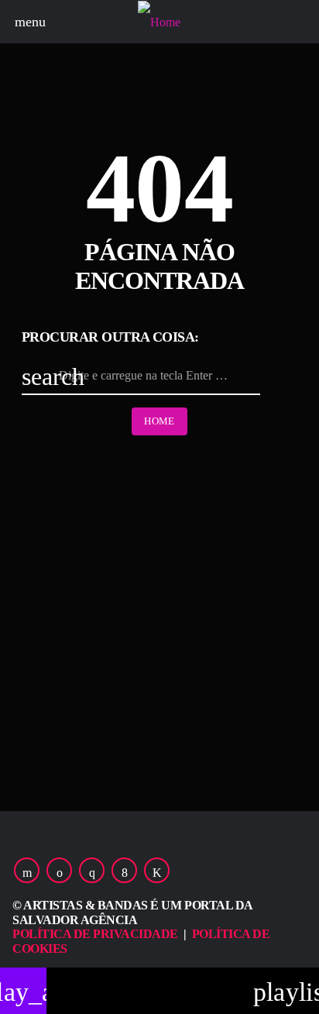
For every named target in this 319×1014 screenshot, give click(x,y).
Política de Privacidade (95, 933)
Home (159, 421)
